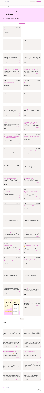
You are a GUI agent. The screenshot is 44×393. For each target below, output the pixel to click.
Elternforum (10, 3)
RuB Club (37, 3)
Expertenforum (6, 3)
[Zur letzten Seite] (23, 319)
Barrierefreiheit (4, 390)
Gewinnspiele (19, 3)
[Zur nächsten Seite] (22, 319)
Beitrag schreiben (22, 23)
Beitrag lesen (17, 346)
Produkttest (40, 3)
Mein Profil (39, 1)
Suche (36, 1)
